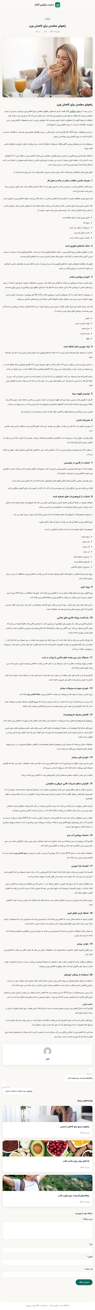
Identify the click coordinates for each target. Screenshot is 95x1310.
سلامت (47, 19)
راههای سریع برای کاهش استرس (74, 1126)
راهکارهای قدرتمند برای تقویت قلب (80, 1076)
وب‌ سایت (89, 1269)
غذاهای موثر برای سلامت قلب (76, 1161)
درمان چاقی (15, 287)
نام (91, 1244)
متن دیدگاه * (87, 1219)
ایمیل (90, 1256)
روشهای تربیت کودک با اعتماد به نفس (17, 1089)
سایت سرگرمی (75, 111)
